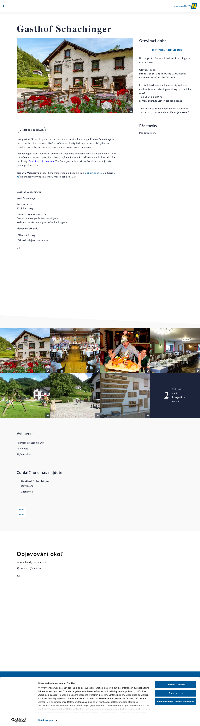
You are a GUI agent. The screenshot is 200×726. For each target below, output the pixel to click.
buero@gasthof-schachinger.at (42, 218)
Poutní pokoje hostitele (41, 161)
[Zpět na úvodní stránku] (185, 6)
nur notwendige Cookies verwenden (175, 701)
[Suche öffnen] (17, 6)
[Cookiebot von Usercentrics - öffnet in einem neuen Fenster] (19, 720)
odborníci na (92, 172)
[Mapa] (10, 6)
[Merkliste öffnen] (14, 6)
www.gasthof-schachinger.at (52, 222)
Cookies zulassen (176, 684)
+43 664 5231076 (36, 214)
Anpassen (174, 693)
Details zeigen (45, 720)
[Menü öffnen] (3, 6)
